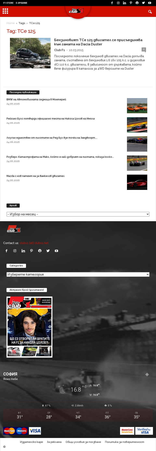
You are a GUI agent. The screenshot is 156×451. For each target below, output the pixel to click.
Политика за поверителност (124, 441)
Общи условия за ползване (83, 441)
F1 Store (8, 2)
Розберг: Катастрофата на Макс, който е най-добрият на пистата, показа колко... (60, 156)
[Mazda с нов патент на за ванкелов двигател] (137, 182)
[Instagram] (118, 3)
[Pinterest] (130, 3)
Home (10, 23)
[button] (149, 11)
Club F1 (59, 50)
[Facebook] (111, 3)
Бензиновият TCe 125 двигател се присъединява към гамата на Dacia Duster (98, 42)
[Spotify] (137, 3)
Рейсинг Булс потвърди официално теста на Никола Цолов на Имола (50, 118)
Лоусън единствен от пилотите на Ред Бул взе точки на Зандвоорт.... (52, 137)
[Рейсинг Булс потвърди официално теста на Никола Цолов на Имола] (137, 124)
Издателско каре (31, 441)
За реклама (54, 441)
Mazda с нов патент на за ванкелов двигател (35, 176)
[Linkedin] (124, 3)
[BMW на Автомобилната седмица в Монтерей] (137, 105)
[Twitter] (143, 3)
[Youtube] (149, 3)
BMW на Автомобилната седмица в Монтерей (36, 99)
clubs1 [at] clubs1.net (34, 243)
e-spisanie (21, 2)
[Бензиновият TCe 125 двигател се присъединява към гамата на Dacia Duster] (30, 53)
